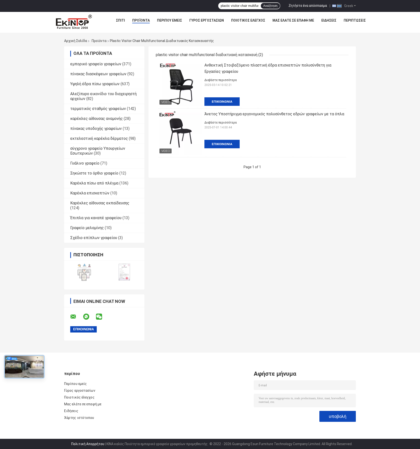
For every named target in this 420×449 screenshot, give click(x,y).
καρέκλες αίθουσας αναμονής (96, 118)
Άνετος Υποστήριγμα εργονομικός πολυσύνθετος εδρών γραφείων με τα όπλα (274, 114)
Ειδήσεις (328, 20)
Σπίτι (120, 20)
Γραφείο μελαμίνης (87, 227)
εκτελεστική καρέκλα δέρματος (99, 138)
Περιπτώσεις (355, 20)
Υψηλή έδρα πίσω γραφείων (95, 84)
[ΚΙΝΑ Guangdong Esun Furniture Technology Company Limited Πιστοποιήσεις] (84, 272)
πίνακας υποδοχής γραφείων (96, 128)
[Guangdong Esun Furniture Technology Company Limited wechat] (102, 316)
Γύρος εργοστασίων (206, 20)
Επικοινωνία (222, 101)
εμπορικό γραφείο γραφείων (95, 64)
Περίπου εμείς (169, 20)
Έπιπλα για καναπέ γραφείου (96, 218)
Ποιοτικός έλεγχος (248, 20)
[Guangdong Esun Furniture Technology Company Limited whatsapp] (89, 316)
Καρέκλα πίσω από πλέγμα (94, 183)
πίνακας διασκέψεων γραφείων (98, 74)
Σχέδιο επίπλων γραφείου (93, 237)
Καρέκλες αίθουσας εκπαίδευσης (99, 203)
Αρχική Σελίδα (75, 41)
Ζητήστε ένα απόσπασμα (308, 6)
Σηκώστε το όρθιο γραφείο (94, 173)
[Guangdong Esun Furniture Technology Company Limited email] (76, 316)
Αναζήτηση (270, 6)
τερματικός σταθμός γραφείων (98, 108)
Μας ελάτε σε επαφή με (293, 20)
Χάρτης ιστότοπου (79, 418)
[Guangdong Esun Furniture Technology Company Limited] (74, 21)
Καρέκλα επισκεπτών (89, 193)
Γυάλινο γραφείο (84, 163)
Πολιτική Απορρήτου (87, 444)
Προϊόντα (141, 20)
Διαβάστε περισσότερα (220, 80)
